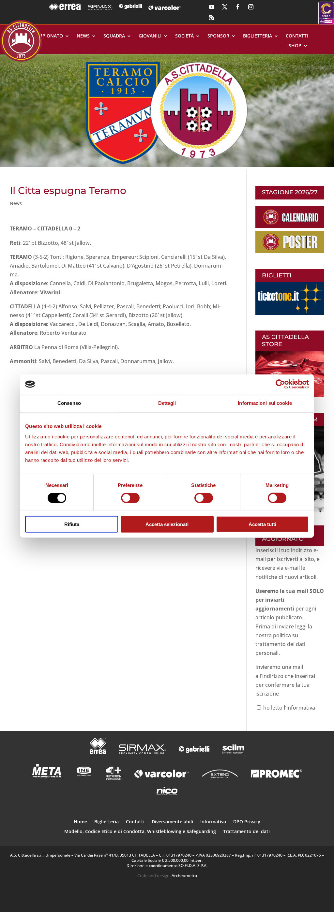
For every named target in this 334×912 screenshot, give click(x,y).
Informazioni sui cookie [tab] (265, 403)
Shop (295, 46)
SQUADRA (114, 36)
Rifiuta (71, 524)
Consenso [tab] (69, 403)
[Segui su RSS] (211, 17)
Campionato (47, 36)
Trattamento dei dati (246, 831)
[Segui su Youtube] (211, 7)
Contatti (297, 36)
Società (184, 36)
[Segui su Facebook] (238, 7)
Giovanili (150, 36)
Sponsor (218, 36)
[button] (167, 110)
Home (80, 822)
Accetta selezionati (167, 524)
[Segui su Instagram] (251, 7)
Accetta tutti (262, 524)
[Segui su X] (225, 7)
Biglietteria (257, 36)
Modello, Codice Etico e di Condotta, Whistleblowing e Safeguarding (140, 831)
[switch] (130, 498)
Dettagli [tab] (167, 403)
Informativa (213, 822)
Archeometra (184, 875)
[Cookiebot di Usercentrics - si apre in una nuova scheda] (280, 384)
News (83, 36)
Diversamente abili (172, 822)
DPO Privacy (246, 822)
